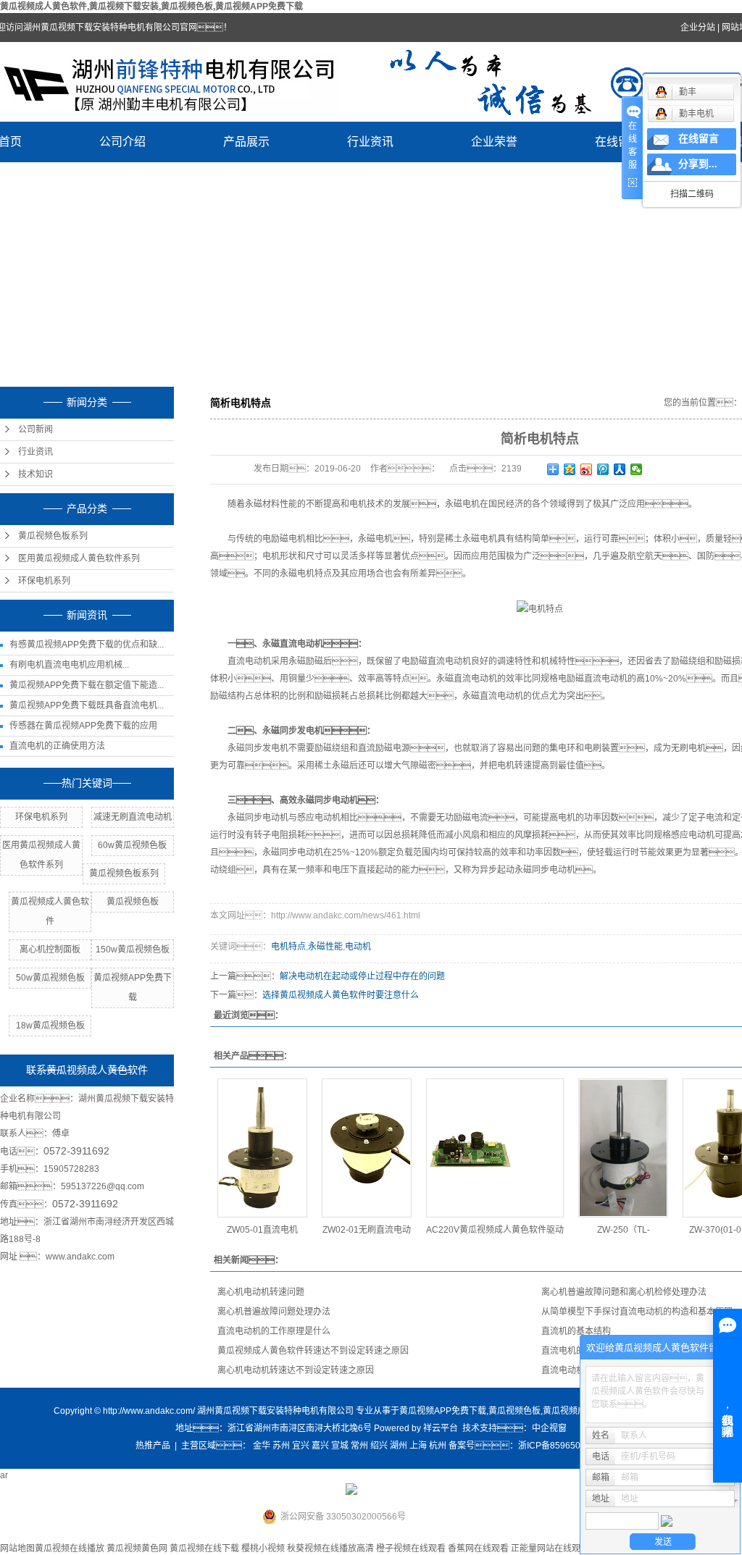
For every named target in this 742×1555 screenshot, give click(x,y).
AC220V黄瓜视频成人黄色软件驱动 (495, 1230)
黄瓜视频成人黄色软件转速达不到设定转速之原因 (313, 1351)
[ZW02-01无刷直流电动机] (367, 1147)
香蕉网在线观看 (478, 1548)
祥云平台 (440, 1428)
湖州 (398, 1446)
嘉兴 (320, 1446)
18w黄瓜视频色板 (50, 1025)
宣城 (340, 1446)
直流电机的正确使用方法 (57, 746)
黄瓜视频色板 (133, 902)
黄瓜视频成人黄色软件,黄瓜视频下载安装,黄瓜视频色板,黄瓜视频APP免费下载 (151, 6)
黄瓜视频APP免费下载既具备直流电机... (86, 705)
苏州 (281, 1446)
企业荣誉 (494, 141)
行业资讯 (370, 141)
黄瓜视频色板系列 (53, 536)
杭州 (437, 1446)
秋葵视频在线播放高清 (330, 1548)
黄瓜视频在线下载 (204, 1548)
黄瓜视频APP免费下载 (442, 1411)
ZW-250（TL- (623, 1230)
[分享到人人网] (620, 469)
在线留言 (618, 141)
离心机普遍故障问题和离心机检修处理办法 (623, 1292)
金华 (261, 1446)
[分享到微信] (636, 469)
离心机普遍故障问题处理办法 (273, 1312)
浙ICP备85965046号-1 (562, 1446)
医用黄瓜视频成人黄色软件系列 (79, 558)
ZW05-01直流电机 (262, 1230)
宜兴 (300, 1446)
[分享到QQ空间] (570, 469)
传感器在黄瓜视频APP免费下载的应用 (83, 726)
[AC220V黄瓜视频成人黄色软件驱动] (495, 1147)
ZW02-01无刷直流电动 (366, 1230)
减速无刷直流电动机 (132, 817)
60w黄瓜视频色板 (132, 845)
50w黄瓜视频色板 (50, 978)
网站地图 (17, 1548)
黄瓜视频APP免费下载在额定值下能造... (86, 685)
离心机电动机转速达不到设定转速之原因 (295, 1370)
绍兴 (379, 1446)
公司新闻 (35, 429)
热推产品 (153, 1446)
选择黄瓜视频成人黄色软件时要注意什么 (340, 995)
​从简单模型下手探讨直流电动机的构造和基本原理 (637, 1312)
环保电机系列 (44, 581)
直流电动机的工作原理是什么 (273, 1331)
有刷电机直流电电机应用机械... (69, 665)
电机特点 (288, 947)
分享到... (697, 164)
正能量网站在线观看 (550, 1548)
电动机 (358, 947)
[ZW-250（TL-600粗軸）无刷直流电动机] (623, 1147)
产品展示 (246, 141)
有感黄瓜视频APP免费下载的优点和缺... (86, 645)
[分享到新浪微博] (586, 469)
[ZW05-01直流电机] (262, 1147)
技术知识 (35, 474)
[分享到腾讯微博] (603, 469)
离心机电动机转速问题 (260, 1292)
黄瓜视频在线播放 (69, 1548)
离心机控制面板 (50, 949)
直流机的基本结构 (576, 1331)
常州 (359, 1446)
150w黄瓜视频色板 (133, 949)
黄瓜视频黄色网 (137, 1548)
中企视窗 (549, 1428)
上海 (418, 1446)
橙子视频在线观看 (411, 1548)
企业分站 (697, 27)
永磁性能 (325, 947)
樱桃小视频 (263, 1548)
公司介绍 (122, 141)
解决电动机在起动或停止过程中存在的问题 (362, 976)
